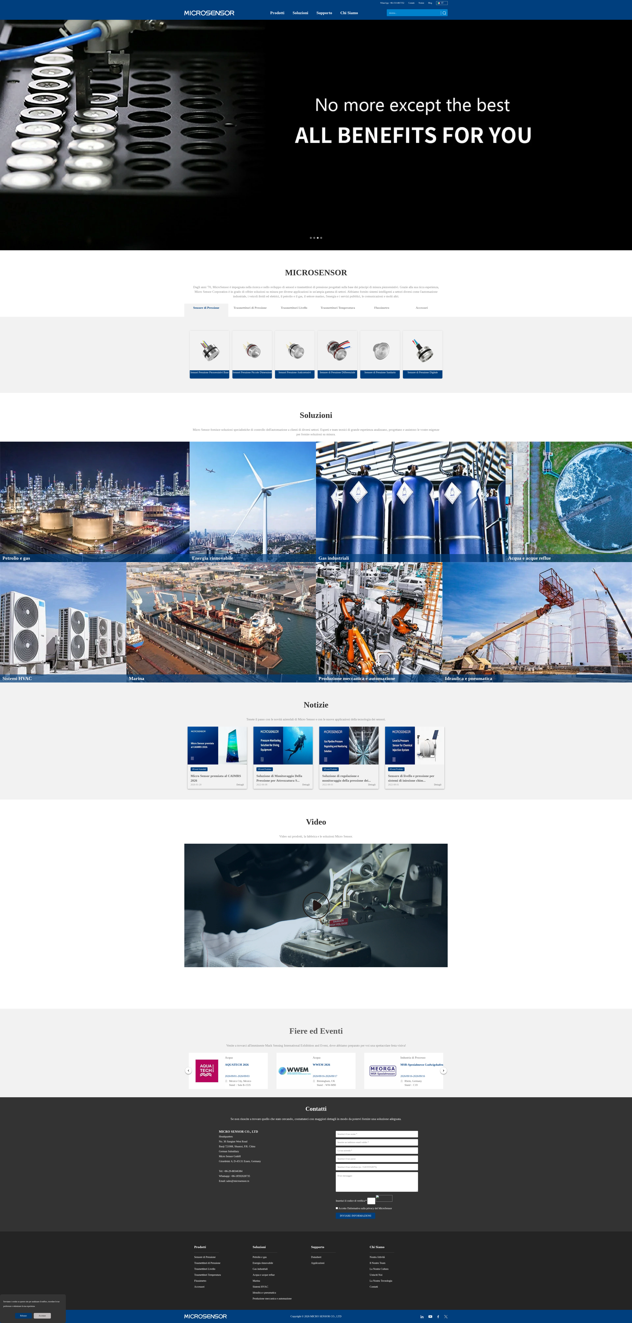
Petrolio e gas (260, 1257)
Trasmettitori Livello (204, 1269)
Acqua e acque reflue (264, 1274)
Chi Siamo (349, 13)
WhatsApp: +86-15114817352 (392, 3)
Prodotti (277, 13)
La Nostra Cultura (379, 1269)
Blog (430, 3)
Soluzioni (300, 13)
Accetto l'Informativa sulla (365, 1208)
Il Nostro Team (377, 1263)
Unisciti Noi (376, 1274)
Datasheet (316, 1257)
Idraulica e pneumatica (264, 1292)
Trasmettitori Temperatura (207, 1274)
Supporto (324, 13)
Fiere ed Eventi (316, 1031)
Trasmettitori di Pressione (207, 1263)
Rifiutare (23, 1316)
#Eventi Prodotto (264, 769)
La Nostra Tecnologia (381, 1280)
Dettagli (240, 785)
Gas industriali (260, 1269)
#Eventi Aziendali (199, 769)
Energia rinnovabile (263, 1263)
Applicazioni (317, 1263)
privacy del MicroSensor (379, 1208)
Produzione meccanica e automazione (272, 1298)
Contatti (411, 3)
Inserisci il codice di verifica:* (351, 1200)
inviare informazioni (355, 1215)
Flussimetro (200, 1280)
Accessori (199, 1286)
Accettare (42, 1316)
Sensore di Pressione (205, 1257)
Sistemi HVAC (260, 1286)
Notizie (421, 3)
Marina (256, 1280)
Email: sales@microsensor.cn (234, 1181)
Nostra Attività (377, 1257)
